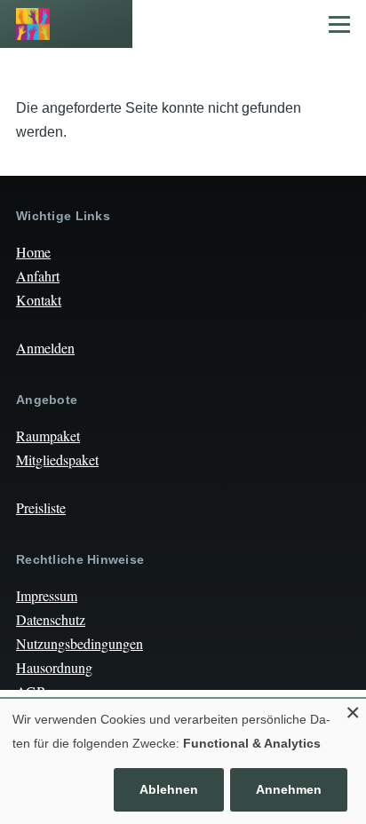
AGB (31, 691)
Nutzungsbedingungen (79, 643)
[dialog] (183, 761)
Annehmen (289, 789)
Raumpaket (48, 435)
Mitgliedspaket (57, 459)
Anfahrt (38, 275)
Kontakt (38, 299)
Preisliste (41, 507)
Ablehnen (168, 789)
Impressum (46, 595)
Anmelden (45, 347)
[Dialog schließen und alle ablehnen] (352, 710)
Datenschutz (50, 619)
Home (33, 251)
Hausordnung (54, 667)
